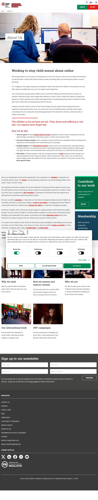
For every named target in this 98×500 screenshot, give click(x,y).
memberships (31, 228)
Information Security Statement (13, 433)
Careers (4, 406)
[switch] (38, 252)
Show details (82, 260)
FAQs (3, 414)
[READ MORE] (16, 275)
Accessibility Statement (10, 421)
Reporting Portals (53, 215)
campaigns (18, 200)
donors (24, 180)
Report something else (10, 440)
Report (92, 7)
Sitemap (4, 437)
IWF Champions (29, 193)
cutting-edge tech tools (42, 135)
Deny (21, 266)
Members (54, 177)
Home (2, 11)
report (61, 154)
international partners (40, 146)
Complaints (5, 417)
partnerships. (43, 228)
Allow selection (49, 266)
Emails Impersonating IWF (11, 444)
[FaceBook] (15, 458)
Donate (82, 7)
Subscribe (89, 378)
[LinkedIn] (9, 458)
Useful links (6, 410)
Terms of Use (6, 429)
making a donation (58, 225)
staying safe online (35, 205)
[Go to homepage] (11, 9)
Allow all (77, 266)
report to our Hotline (40, 203)
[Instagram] (21, 458)
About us (9, 11)
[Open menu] (96, 2)
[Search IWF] (87, 2)
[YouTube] (27, 458)
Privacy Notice (33, 382)
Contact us (5, 402)
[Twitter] (3, 458)
